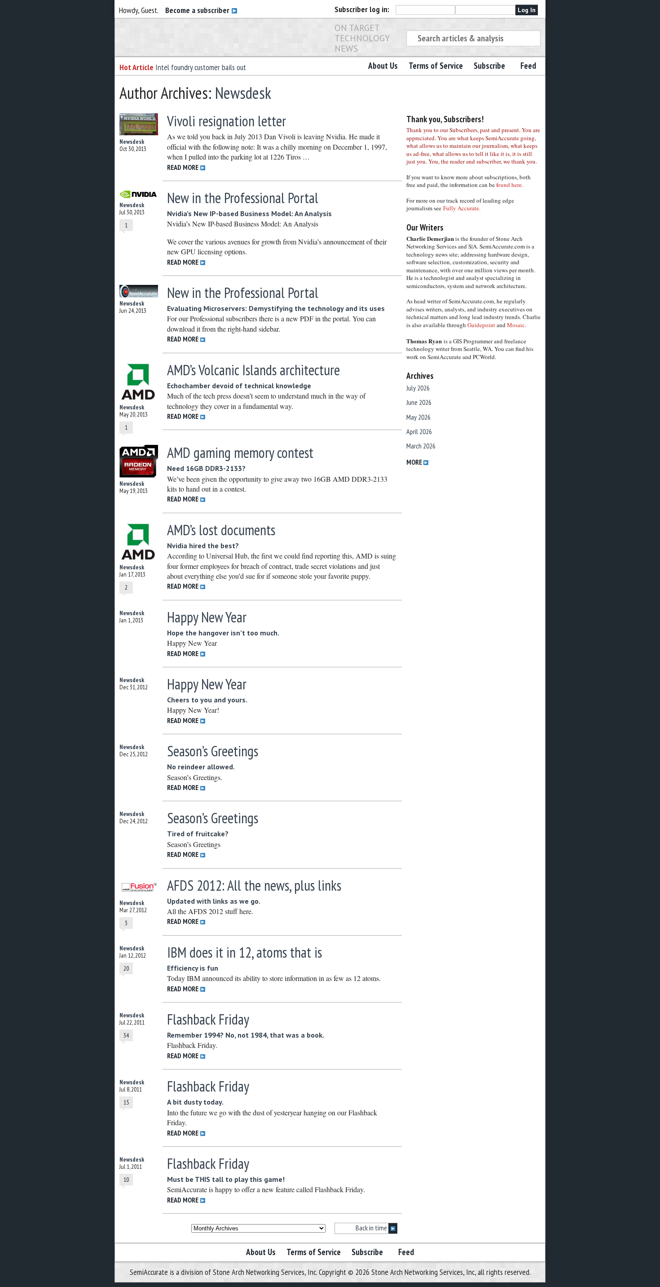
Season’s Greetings (212, 750)
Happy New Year (206, 617)
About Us (383, 65)
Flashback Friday (208, 1019)
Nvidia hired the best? (203, 545)
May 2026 (418, 417)
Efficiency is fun (192, 967)
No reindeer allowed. (201, 766)
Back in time (372, 1227)
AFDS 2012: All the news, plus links (254, 885)
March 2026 (421, 445)
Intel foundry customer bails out (200, 67)
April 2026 (419, 431)
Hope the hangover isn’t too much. (223, 632)
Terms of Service (436, 65)
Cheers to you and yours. (207, 699)
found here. (509, 185)
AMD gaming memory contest (240, 452)
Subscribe (489, 65)
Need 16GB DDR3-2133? (206, 468)
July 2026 (418, 387)
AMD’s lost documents (221, 529)
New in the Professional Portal (242, 197)
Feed (528, 65)
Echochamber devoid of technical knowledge (239, 385)
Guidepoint (481, 325)
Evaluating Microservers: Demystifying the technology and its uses (276, 308)
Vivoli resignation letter (226, 120)
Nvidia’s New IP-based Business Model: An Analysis (249, 213)
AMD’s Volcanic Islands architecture (253, 369)
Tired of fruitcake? (198, 833)
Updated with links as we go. (213, 900)
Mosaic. (516, 325)
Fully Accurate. (461, 208)
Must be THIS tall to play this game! (226, 1179)
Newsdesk (243, 92)
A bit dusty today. (195, 1101)
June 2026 (418, 402)
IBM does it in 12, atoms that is (244, 952)
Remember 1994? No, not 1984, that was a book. (245, 1034)
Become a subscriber (198, 10)
